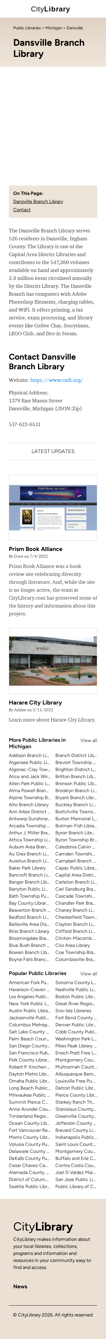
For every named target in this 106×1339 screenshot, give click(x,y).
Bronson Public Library (78, 783)
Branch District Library (78, 755)
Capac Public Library (76, 868)
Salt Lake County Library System (43, 1032)
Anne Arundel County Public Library (46, 1109)
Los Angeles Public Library (36, 996)
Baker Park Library (27, 868)
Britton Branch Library (78, 776)
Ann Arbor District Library (35, 811)
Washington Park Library (80, 1039)
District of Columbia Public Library (45, 1179)
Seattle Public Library (31, 1186)
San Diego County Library (35, 1046)
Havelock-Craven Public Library (42, 989)
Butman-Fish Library (76, 825)
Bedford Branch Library (33, 917)
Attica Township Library (33, 840)
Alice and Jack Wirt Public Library (44, 776)
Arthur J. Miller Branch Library (39, 833)
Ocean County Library (31, 1123)
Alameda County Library (34, 1172)
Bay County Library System (37, 903)
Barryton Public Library (32, 889)
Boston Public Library (77, 996)
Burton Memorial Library (80, 818)
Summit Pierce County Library (40, 1102)
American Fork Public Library (39, 982)
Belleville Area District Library (39, 924)
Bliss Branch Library (29, 931)
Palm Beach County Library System (46, 1039)
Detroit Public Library (77, 1088)
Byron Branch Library (76, 833)
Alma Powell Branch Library (37, 790)
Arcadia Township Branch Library (43, 825)
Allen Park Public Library (34, 783)
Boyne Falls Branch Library (36, 959)
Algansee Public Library (33, 762)
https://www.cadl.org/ (56, 380)
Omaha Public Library (31, 1081)
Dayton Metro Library (31, 1074)
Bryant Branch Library (77, 797)
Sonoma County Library (80, 982)
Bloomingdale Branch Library (39, 938)
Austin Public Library (30, 1010)
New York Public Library (33, 1003)
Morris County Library (31, 1137)
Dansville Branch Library (38, 201)
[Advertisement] (53, 122)
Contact (22, 209)
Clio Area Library (72, 945)
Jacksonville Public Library (36, 1017)
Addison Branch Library (33, 755)
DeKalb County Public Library (39, 1158)
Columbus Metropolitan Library (41, 1024)
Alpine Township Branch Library (41, 797)
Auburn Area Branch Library (37, 847)
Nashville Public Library (79, 989)
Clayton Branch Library (79, 924)
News (20, 1286)
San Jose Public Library (79, 1179)
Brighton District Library (80, 769)
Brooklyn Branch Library (80, 790)
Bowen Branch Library (31, 952)
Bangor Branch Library (31, 882)
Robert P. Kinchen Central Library (43, 1067)
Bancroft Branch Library (33, 875)
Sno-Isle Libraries (73, 1010)
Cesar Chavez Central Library (39, 1165)
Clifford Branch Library (78, 931)
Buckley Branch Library (79, 804)
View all (83, 740)
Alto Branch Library (29, 804)
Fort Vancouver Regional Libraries (44, 1130)
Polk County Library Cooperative (43, 1060)
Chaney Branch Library (78, 910)
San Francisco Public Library (38, 1053)
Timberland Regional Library (38, 1116)
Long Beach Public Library (36, 1088)
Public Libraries (27, 27)
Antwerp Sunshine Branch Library (44, 818)
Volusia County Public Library (39, 1144)
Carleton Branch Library (80, 882)
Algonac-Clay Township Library (41, 769)
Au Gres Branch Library (33, 854)
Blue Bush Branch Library (35, 945)
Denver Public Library (77, 1024)
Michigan (53, 27)
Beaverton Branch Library (35, 910)
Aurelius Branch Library (33, 861)
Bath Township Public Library (39, 896)
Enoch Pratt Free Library (80, 1053)
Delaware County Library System (43, 1151)
